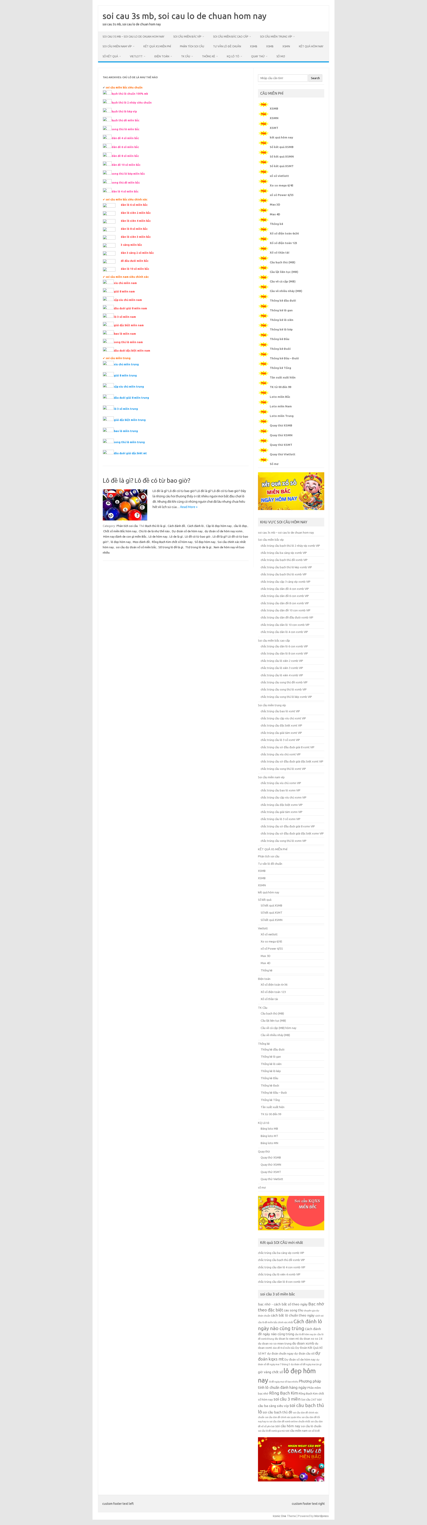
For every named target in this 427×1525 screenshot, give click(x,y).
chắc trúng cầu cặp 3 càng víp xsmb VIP (285, 581)
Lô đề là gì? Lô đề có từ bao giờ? (146, 480)
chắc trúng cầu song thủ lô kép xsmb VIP (286, 696)
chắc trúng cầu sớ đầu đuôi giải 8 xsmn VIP (288, 826)
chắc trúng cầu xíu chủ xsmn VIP (281, 783)
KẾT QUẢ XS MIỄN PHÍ (157, 46)
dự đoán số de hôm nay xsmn (223, 531)
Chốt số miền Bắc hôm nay (120, 531)
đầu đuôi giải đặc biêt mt (130, 453)
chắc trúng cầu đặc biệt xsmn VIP (282, 804)
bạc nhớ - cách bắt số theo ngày (283, 1304)
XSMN (286, 46)
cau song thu (293, 1310)
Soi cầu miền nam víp (117, 46)
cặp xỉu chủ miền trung (129, 386)
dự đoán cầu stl (304, 1353)
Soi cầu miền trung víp (276, 36)
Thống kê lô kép (281, 329)
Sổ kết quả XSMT (282, 166)
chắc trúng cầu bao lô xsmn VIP (280, 790)
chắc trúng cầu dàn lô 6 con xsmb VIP (284, 646)
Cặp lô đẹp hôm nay (219, 525)
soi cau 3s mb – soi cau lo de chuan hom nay (133, 36)
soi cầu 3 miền (287, 1399)
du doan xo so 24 (311, 1338)
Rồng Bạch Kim (283, 1393)
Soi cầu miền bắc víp (187, 36)
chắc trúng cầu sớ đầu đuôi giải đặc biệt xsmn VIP (292, 833)
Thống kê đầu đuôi (283, 300)
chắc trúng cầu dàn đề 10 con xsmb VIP (285, 610)
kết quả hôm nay (311, 46)
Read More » (188, 507)
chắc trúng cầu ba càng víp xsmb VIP (284, 552)
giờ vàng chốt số (270, 1372)
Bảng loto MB (269, 1128)
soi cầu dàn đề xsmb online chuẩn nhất (289, 1421)
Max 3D (275, 204)
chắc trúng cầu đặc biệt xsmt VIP (281, 725)
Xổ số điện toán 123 (283, 242)
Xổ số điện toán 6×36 (274, 984)
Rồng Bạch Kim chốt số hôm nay (172, 541)
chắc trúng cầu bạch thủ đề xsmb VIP (284, 559)
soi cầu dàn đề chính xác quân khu (283, 1417)
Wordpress (321, 1515)
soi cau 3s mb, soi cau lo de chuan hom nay (184, 15)
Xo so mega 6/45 (281, 185)
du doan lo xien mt (287, 1338)
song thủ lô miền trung (129, 442)
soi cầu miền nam (296, 1430)
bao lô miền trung (126, 431)
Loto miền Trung (282, 415)
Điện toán (161, 56)
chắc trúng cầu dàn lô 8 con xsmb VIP (284, 653)
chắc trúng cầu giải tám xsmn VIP (281, 811)
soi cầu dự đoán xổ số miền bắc (136, 547)
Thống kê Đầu (279, 338)
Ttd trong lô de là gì (198, 547)
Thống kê (208, 56)
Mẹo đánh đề (141, 541)
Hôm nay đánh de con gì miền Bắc (124, 536)
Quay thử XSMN (281, 435)
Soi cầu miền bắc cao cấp (230, 36)
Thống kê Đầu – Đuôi (284, 358)
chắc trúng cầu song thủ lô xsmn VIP (283, 840)
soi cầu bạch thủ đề (277, 1412)
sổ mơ (280, 56)
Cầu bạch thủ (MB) (282, 262)
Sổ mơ (274, 463)
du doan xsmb (303, 1343)
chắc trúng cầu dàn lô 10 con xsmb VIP (285, 624)
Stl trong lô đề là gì (170, 547)
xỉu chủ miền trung (126, 364)
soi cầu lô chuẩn (311, 1426)
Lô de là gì (176, 536)
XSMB (253, 46)
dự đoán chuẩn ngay (280, 1353)
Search (315, 78)
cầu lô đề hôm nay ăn (305, 1334)
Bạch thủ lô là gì (155, 525)
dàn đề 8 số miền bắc (284, 1348)
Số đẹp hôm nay (205, 541)
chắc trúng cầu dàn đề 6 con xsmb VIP (285, 595)
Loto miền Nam (281, 406)
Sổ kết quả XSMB (282, 146)
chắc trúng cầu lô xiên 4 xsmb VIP (282, 675)
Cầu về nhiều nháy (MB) (286, 290)
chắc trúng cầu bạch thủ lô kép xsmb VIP (286, 567)
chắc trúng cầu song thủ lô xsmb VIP (284, 689)
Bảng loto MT (269, 1135)
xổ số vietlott (279, 175)
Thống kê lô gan (281, 310)
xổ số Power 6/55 (282, 194)
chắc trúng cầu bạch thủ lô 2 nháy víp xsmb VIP (290, 545)
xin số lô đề (314, 1430)
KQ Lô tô (233, 56)
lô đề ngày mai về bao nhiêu (283, 1381)
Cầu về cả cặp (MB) (283, 281)
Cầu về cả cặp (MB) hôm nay (278, 1027)
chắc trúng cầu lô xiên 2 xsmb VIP (282, 660)
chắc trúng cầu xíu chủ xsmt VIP (281, 754)
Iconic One (279, 1515)
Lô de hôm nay (158, 536)
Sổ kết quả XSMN (282, 156)
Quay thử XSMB (281, 425)
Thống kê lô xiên (281, 319)
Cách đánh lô (195, 525)
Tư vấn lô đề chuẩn (227, 46)
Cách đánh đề (176, 525)
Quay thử (258, 56)
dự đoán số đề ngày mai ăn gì (306, 1364)
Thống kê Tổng (280, 367)
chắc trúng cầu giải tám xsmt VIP (281, 732)
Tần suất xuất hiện (283, 377)
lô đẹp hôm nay (121, 541)
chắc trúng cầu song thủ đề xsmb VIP (284, 682)
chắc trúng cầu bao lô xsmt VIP (280, 711)
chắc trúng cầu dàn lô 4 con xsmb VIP (284, 631)
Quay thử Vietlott (282, 454)
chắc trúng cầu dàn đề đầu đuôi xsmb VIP (287, 617)
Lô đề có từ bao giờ (197, 536)
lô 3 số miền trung (126, 408)
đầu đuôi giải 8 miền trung (131, 397)
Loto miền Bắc (280, 396)
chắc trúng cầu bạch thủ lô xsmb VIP (284, 574)
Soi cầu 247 (308, 1399)
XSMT (274, 127)
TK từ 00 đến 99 (280, 386)
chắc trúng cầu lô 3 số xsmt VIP (280, 739)
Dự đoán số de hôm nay (187, 531)
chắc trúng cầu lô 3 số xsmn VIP (280, 819)
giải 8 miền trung (125, 375)
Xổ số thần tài (279, 252)
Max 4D (275, 214)
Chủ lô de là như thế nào (154, 531)
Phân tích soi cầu (192, 46)
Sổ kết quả (110, 56)
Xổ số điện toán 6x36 (284, 233)
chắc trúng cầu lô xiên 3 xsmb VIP (282, 667)
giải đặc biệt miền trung (130, 419)
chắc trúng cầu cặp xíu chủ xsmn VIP (283, 797)
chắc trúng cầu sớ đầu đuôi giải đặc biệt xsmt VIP (292, 761)
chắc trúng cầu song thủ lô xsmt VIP (283, 768)
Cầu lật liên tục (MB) (284, 271)
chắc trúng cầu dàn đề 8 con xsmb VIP (285, 603)
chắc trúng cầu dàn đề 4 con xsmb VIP (285, 588)
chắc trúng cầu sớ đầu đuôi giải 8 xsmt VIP (287, 747)
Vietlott (136, 56)
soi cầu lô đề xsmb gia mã (271, 1430)
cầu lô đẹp (240, 525)
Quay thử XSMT (281, 444)
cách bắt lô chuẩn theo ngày (292, 1315)
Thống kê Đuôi (280, 348)
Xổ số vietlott (269, 934)
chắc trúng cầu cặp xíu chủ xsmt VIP (283, 718)
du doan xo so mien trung (275, 1343)
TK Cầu (185, 56)
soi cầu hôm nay (287, 1426)
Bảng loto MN (269, 1143)
